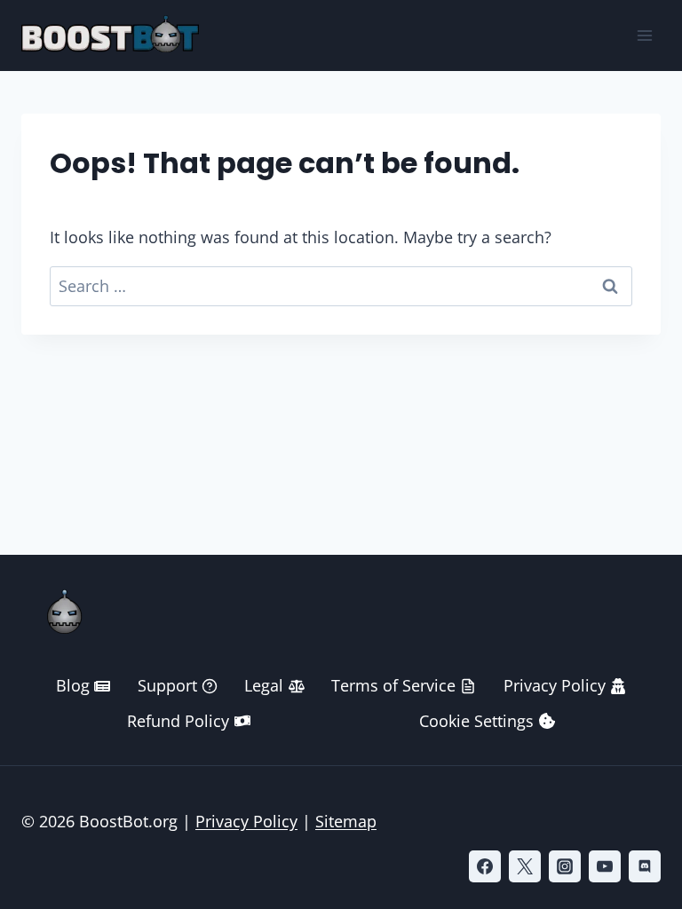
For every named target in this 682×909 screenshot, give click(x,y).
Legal (263, 685)
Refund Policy (178, 720)
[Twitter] (525, 866)
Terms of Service (393, 685)
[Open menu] (644, 35)
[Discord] (645, 866)
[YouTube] (605, 866)
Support (167, 685)
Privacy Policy (555, 685)
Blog (73, 685)
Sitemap (346, 821)
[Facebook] (485, 866)
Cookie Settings (476, 720)
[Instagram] (565, 866)
